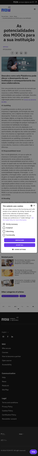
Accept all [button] (19, 245)
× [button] (34, 205)
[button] (19, 249)
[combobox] (31, 206)
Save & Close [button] (19, 240)
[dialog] (19, 228)
